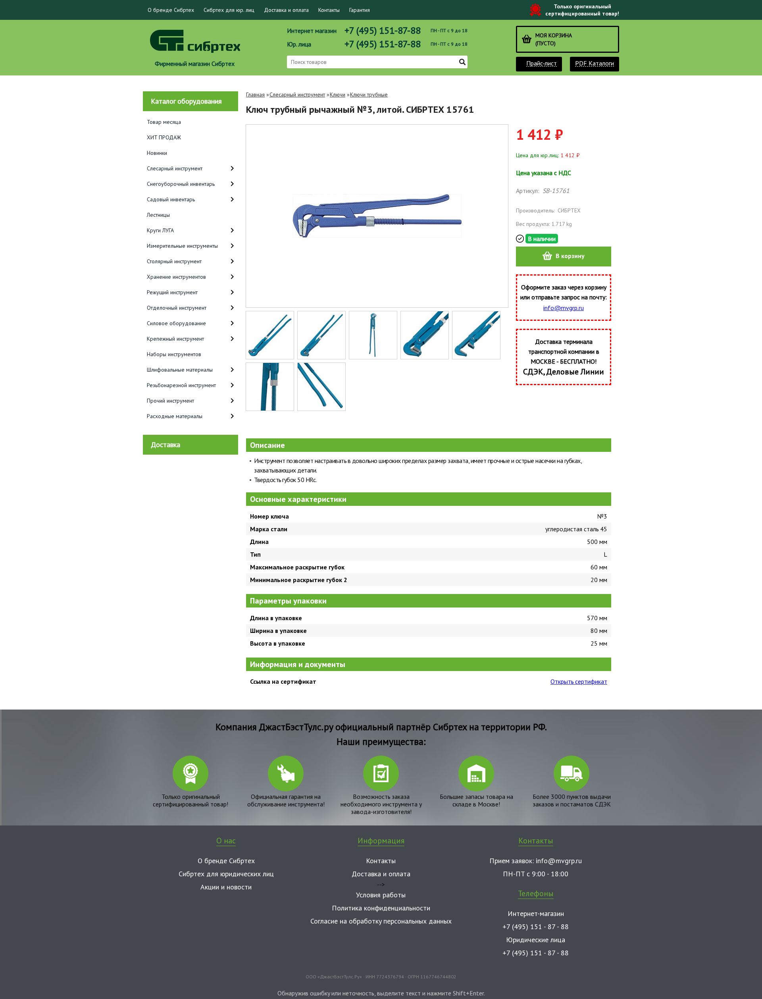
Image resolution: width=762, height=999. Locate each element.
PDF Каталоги (594, 63)
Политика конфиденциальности (381, 907)
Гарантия (359, 10)
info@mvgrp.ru (563, 308)
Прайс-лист (541, 63)
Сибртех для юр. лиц (229, 10)
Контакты (329, 10)
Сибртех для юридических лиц (226, 873)
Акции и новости (226, 886)
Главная (255, 94)
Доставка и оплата (286, 10)
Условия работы (381, 894)
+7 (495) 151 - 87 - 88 (535, 926)
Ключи (337, 94)
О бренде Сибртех (171, 10)
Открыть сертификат (578, 681)
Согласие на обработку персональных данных (381, 921)
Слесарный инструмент (297, 94)
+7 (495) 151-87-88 (382, 30)
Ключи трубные (369, 94)
